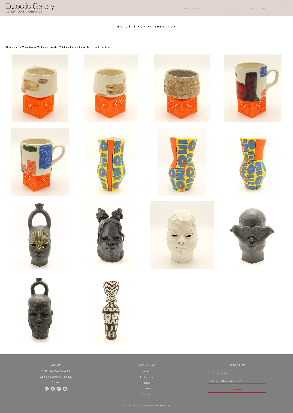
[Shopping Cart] (286, 8)
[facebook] (59, 389)
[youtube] (65, 389)
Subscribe (237, 389)
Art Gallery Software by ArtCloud (155, 405)
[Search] (281, 8)
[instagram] (53, 389)
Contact (56, 382)
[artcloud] (47, 389)
